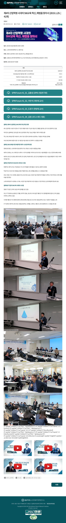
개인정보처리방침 (51, 503)
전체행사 (22, 7)
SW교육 (19, 478)
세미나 (45, 7)
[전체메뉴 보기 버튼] (60, 3)
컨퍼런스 (30, 7)
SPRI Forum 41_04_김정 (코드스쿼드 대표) (28, 116)
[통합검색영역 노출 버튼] (56, 3)
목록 (56, 484)
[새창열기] (33, 512)
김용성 (5, 21)
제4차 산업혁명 (9, 478)
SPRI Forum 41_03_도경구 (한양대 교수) (27, 108)
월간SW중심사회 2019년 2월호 (33, 478)
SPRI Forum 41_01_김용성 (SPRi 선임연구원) (29, 92)
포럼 (38, 7)
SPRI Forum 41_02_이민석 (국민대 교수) (27, 100)
